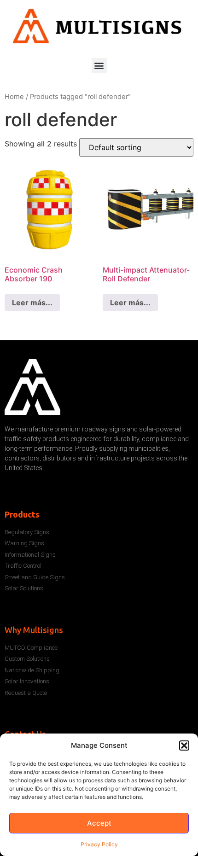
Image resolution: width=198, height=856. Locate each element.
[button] (184, 745)
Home (14, 97)
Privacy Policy (99, 844)
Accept (99, 823)
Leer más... (32, 302)
